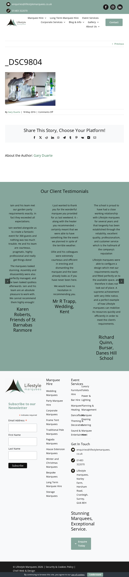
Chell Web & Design (24, 570)
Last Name (14, 448)
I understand (95, 574)
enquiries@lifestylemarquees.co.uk (32, 4)
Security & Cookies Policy (59, 566)
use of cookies (77, 574)
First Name (14, 434)
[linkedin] (120, 7)
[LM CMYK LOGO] (16, 19)
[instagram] (113, 7)
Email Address (17, 420)
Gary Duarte (14, 111)
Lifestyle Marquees (26, 566)
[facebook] (106, 7)
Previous (119, 43)
